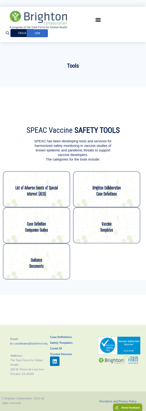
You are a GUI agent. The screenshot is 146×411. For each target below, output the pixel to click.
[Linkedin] (55, 361)
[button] (98, 20)
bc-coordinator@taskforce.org (28, 343)
